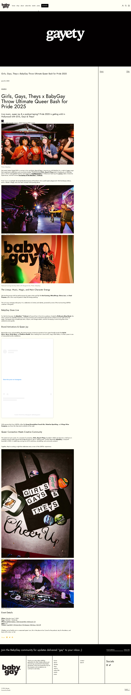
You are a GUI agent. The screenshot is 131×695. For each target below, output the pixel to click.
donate (56, 664)
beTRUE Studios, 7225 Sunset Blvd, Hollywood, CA (21, 622)
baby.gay (7, 688)
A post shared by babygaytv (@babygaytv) (27, 414)
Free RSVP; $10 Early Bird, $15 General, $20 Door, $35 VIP (24, 625)
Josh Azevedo (9, 123)
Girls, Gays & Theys (36, 170)
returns (56, 668)
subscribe (56, 670)
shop (55, 666)
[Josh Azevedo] (37, 121)
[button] (129, 6)
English (126, 689)
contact (82, 661)
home (55, 661)
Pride (13, 170)
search (82, 662)
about (55, 662)
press (55, 674)
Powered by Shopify (5, 690)
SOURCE (4, 89)
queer (68, 170)
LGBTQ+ (60, 174)
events (55, 672)
